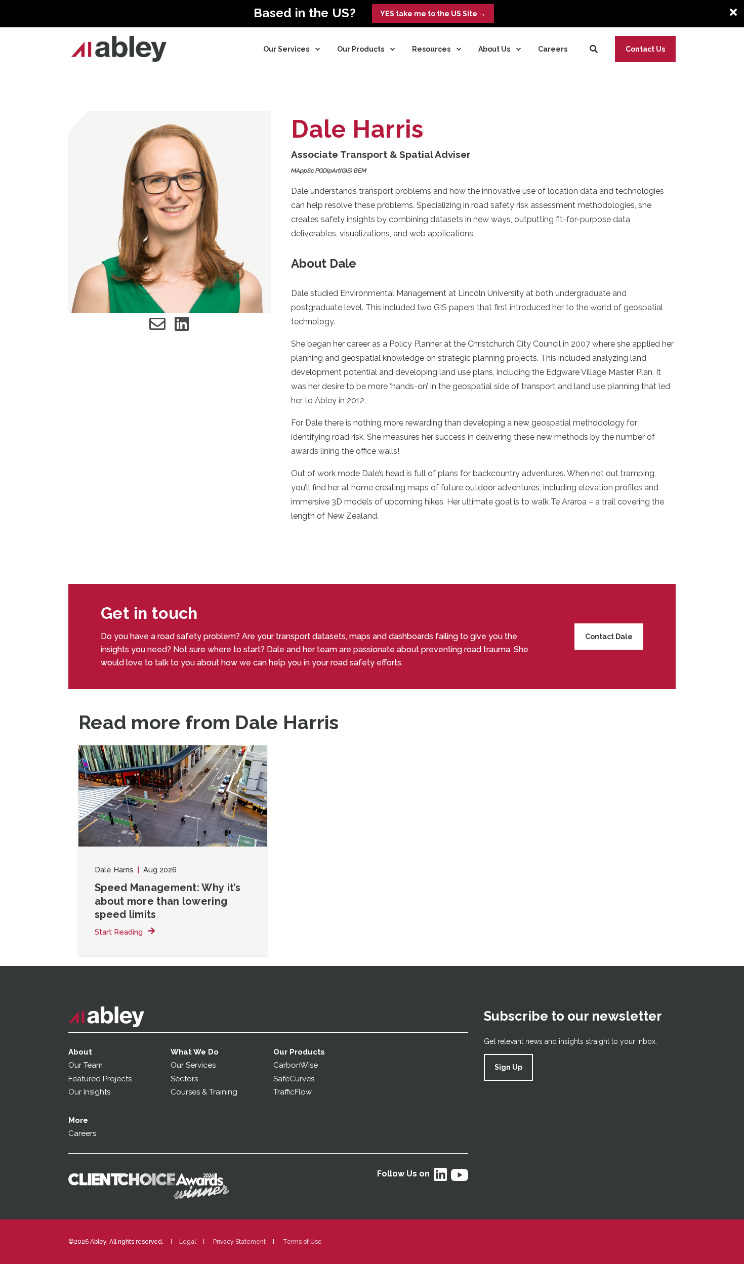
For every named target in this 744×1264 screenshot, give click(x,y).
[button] (30, 1234)
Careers (82, 1133)
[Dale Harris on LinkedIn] (182, 324)
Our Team (85, 1065)
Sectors (184, 1078)
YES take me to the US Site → (433, 14)
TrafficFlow (292, 1092)
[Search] (595, 48)
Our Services (193, 1065)
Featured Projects (100, 1078)
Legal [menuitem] (187, 1242)
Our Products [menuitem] (360, 49)
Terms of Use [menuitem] (302, 1242)
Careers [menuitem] (552, 49)
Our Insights (90, 1092)
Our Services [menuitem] (286, 49)
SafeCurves (293, 1078)
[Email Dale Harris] (157, 324)
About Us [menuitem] (494, 49)
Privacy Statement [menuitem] (239, 1242)
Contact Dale (609, 637)
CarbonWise (295, 1065)
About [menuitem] (80, 1052)
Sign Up (508, 1067)
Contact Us (645, 49)
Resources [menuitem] (431, 49)
